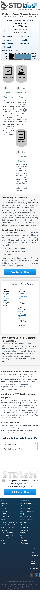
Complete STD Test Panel (10, 522)
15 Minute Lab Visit (21, 92)
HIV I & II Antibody (7, 532)
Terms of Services (9, 581)
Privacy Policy (19, 581)
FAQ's (4, 508)
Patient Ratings (6, 516)
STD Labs (6, 14)
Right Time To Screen (27, 511)
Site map (4, 511)
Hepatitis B (5, 538)
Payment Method (26, 516)
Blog (22, 514)
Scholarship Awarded (29, 586)
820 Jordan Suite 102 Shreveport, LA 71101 (22, 295)
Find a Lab (5, 514)
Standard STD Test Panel (9, 525)
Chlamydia (24, 522)
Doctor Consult (25, 508)
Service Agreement (29, 581)
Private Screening (26, 503)
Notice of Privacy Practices (8, 584)
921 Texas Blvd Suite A (26, 16)
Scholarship (18, 586)
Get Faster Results (22, 156)
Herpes (4, 543)
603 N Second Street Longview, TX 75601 (22, 314)
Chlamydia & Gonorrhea (9, 527)
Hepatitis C (5, 540)
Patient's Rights (32, 584)
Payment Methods (22, 484)
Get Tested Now (22, 57)
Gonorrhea (24, 525)
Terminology (24, 543)
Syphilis (4, 530)
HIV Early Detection (8, 535)
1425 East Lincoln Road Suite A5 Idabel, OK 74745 (7, 296)
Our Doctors (5, 506)
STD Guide (24, 540)
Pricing (31, 487)
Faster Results (25, 506)
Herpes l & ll (25, 532)
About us (4, 503)
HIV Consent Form (22, 584)
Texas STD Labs (20, 14)
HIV (22, 535)
